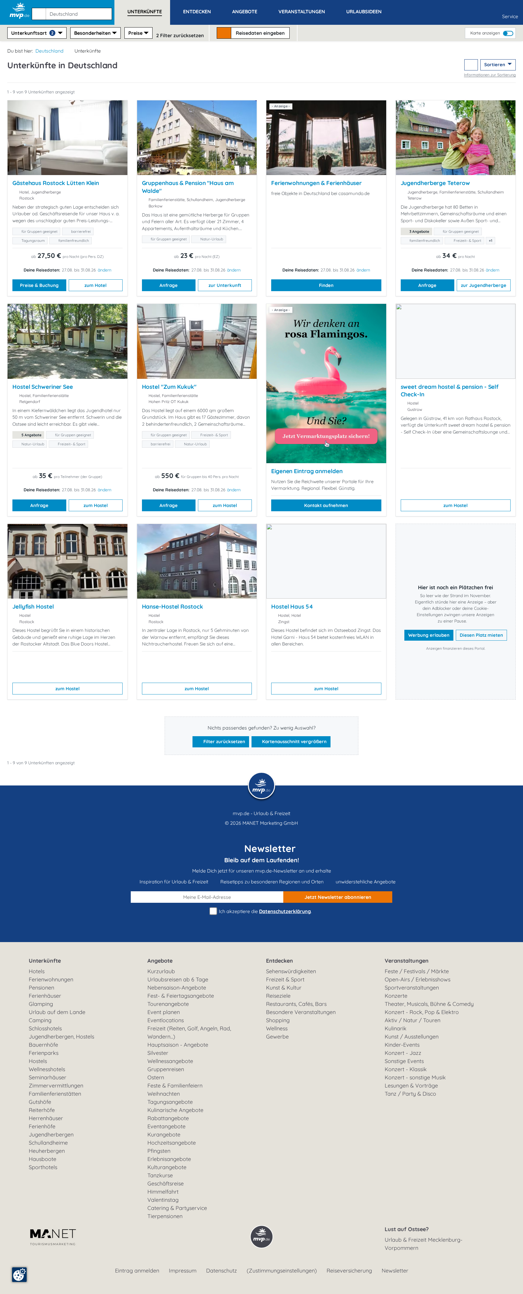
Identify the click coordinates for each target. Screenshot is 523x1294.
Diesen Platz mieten (481, 635)
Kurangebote (163, 1134)
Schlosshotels (45, 1028)
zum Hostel (96, 505)
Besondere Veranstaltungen (301, 1012)
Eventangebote (166, 1126)
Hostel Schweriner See (42, 386)
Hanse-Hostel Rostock (172, 606)
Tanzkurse (160, 1175)
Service (510, 16)
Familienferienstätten (55, 1093)
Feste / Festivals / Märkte (417, 971)
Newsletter (395, 1270)
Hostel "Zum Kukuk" (169, 386)
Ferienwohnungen (51, 979)
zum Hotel (95, 285)
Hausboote (42, 1159)
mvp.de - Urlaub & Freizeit (261, 813)
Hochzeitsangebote (171, 1142)
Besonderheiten (92, 33)
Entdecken (279, 960)
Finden (326, 285)
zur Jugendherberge (483, 285)
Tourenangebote (168, 1003)
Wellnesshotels (47, 1069)
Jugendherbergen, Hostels (61, 1036)
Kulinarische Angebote (175, 1110)
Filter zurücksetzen (223, 741)
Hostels (38, 1061)
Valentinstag (163, 1199)
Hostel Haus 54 (292, 606)
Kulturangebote (166, 1167)
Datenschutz (221, 1270)
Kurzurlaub (161, 971)
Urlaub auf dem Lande (57, 1012)
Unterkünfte (45, 960)
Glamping (41, 1003)
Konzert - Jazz (403, 1052)
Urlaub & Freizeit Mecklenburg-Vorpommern (423, 1243)
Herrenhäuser (46, 1118)
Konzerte (396, 995)
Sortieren (495, 64)
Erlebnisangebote (169, 1159)
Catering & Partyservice (177, 1208)
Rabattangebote (168, 1118)
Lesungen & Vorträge (411, 1085)
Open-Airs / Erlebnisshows (417, 979)
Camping (40, 1020)
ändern (104, 270)
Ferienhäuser (45, 995)
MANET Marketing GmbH (270, 823)
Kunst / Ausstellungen (412, 1036)
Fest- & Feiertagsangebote (180, 995)
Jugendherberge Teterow (435, 183)
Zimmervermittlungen (56, 1085)
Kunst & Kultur (283, 987)
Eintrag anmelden (137, 1270)
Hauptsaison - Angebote (177, 1044)
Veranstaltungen (407, 960)
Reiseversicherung (349, 1270)
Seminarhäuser (47, 1077)
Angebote (160, 960)
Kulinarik (395, 1028)
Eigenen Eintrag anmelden (307, 471)
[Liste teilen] (471, 64)
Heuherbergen (47, 1150)
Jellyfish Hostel (33, 606)
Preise (135, 33)
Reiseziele (278, 995)
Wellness (277, 1028)
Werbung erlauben (428, 635)
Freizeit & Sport (285, 979)
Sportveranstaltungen (412, 987)
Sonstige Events (404, 1061)
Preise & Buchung (39, 285)
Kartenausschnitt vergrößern (294, 741)
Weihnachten (163, 1093)
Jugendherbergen (51, 1134)
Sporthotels (43, 1167)
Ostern (155, 1077)
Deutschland (49, 51)
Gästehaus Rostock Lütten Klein (55, 183)
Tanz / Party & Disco (410, 1093)
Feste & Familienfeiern (174, 1085)
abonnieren (337, 897)
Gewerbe (277, 1036)
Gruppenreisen (165, 1069)
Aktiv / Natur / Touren (412, 1020)
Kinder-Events (402, 1044)
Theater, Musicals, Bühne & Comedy (429, 1003)
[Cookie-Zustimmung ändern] (19, 1274)
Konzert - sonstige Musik (415, 1077)
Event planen (163, 1012)
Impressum (182, 1270)
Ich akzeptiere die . (265, 911)
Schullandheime (48, 1142)
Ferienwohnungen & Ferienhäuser (316, 183)
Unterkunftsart (32, 33)
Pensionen (41, 987)
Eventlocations (165, 1020)
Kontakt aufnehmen (326, 505)
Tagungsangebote (170, 1101)
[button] (73, 11)
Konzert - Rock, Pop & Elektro (422, 1012)
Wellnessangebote (170, 1061)
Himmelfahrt (163, 1191)
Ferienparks (43, 1052)
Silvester (157, 1052)
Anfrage (169, 285)
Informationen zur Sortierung (490, 74)
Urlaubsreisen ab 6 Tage (177, 979)
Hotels (36, 971)
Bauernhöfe (43, 1044)
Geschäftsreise (165, 1183)
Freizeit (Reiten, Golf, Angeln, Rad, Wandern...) (189, 1032)
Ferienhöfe (42, 1126)
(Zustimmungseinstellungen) (282, 1270)
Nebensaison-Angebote (176, 987)
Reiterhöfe (42, 1110)
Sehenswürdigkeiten (291, 971)
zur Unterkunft (225, 285)
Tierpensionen (165, 1216)
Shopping (278, 1020)
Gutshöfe (40, 1101)
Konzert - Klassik (406, 1069)
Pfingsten (158, 1150)
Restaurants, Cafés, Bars (296, 1003)
